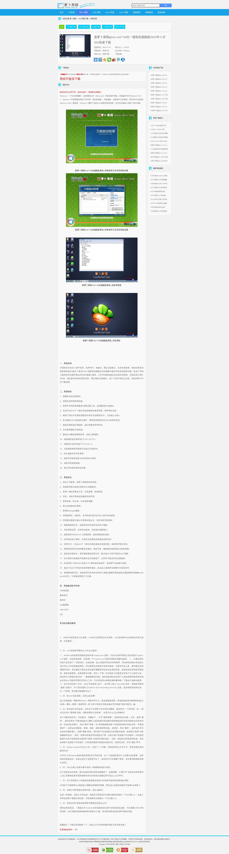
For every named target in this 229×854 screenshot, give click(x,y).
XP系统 (71, 12)
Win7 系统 (83, 12)
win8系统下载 (107, 27)
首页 (61, 12)
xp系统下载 (95, 27)
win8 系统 (96, 12)
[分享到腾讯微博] (118, 60)
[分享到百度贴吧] (100, 60)
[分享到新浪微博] (114, 60)
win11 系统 (123, 12)
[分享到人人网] (123, 60)
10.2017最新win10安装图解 (158, 179)
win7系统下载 (83, 19)
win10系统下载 (84, 27)
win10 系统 (109, 12)
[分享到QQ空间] (105, 60)
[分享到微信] (109, 60)
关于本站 (127, 844)
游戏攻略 (161, 12)
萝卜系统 (73, 19)
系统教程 (137, 12)
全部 (61, 27)
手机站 (121, 844)
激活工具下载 (119, 27)
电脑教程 (149, 12)
